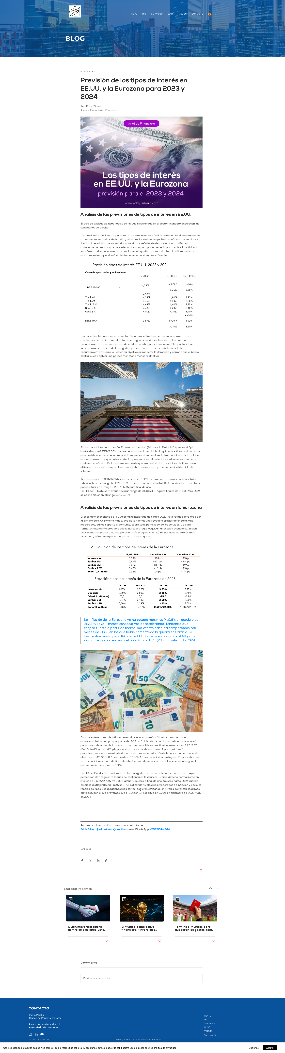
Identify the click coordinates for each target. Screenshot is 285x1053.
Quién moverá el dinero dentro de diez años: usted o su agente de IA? (87, 929)
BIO (206, 1019)
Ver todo (214, 888)
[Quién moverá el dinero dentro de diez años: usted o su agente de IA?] (88, 908)
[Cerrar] (281, 1047)
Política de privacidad (165, 1047)
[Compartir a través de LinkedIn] (98, 860)
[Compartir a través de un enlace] (106, 860)
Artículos (86, 849)
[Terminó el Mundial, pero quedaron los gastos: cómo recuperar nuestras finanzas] (195, 908)
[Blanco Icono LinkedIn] (36, 1034)
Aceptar (270, 1047)
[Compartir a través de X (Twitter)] (90, 860)
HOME (207, 1016)
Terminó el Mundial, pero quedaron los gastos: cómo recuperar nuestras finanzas (194, 929)
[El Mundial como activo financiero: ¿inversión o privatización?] (142, 908)
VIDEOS (208, 1031)
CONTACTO (210, 1035)
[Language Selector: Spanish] (212, 14)
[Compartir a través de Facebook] (82, 860)
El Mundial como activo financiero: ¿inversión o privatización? (138, 929)
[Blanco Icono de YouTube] (42, 1034)
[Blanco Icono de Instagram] (30, 1034)
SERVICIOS (209, 1023)
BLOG (207, 1027)
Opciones (254, 1047)
